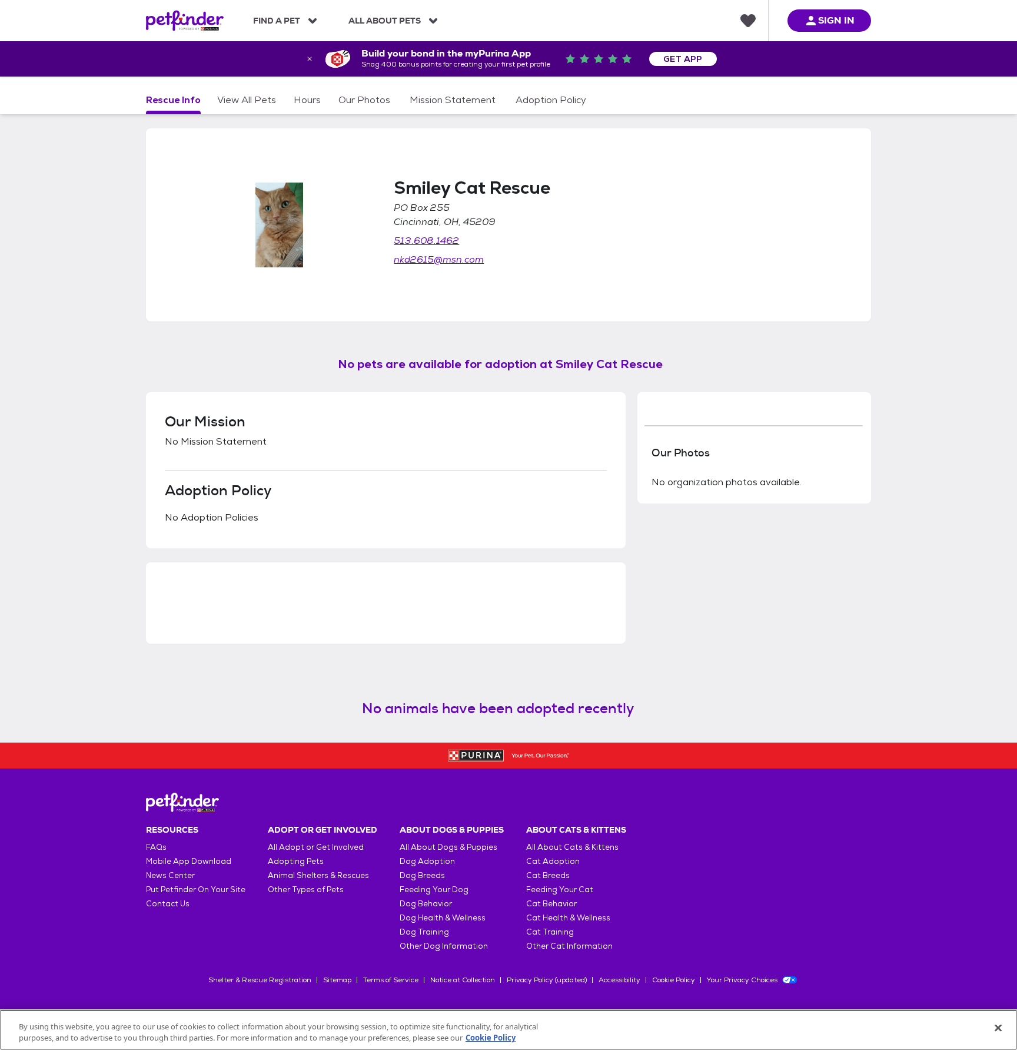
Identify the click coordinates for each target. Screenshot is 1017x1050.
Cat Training (550, 932)
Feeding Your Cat (559, 890)
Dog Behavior (426, 904)
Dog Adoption (427, 861)
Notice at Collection (462, 980)
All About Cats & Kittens (572, 847)
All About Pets (384, 20)
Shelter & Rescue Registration (259, 980)
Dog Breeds (422, 875)
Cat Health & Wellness (568, 918)
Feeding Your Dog (434, 890)
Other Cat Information (569, 946)
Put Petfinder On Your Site (195, 890)
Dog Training (424, 932)
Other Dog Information (444, 946)
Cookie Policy (673, 980)
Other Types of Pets (306, 890)
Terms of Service (390, 980)
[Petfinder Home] (185, 20)
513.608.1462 (426, 240)
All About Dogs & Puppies (448, 847)
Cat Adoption (553, 861)
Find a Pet (276, 20)
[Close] (998, 1028)
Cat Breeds (548, 875)
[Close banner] (309, 58)
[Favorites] (748, 20)
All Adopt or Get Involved (316, 847)
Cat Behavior (551, 904)
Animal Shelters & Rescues (318, 875)
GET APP (683, 59)
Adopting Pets (296, 861)
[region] (508, 1029)
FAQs (156, 847)
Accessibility (619, 980)
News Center (170, 875)
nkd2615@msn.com (439, 259)
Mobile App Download (188, 861)
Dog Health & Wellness (443, 918)
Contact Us (168, 904)
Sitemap (337, 980)
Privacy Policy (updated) (547, 980)
